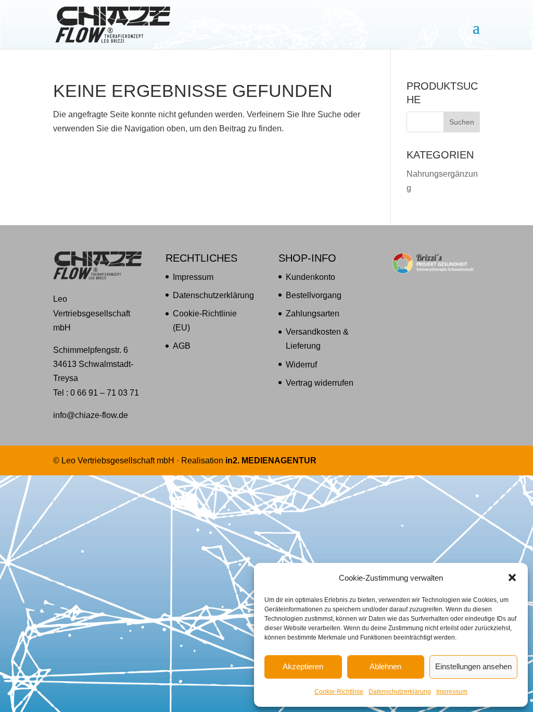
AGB (182, 345)
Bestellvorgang (313, 295)
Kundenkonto (310, 277)
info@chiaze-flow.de (90, 415)
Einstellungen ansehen (473, 666)
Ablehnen (385, 666)
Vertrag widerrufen (319, 382)
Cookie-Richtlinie (338, 691)
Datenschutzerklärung (400, 691)
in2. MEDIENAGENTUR (270, 460)
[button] (512, 577)
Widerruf (301, 364)
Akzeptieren (303, 666)
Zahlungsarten (312, 313)
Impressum (451, 691)
